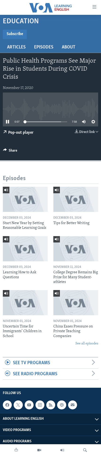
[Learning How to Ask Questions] (25, 248)
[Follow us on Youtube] (29, 404)
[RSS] (50, 404)
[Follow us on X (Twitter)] (18, 404)
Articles (16, 47)
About (68, 47)
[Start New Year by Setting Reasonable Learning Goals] (25, 199)
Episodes (43, 47)
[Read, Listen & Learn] (16, 450)
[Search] (85, 450)
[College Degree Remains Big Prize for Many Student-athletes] (75, 248)
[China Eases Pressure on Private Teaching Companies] (75, 302)
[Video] (39, 450)
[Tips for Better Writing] (75, 199)
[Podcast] (61, 404)
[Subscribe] (72, 404)
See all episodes (86, 343)
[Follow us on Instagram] (39, 404)
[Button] (10, 151)
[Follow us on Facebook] (7, 404)
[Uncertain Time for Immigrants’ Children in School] (25, 302)
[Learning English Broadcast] (62, 450)
